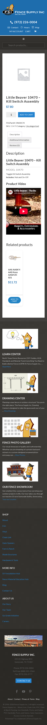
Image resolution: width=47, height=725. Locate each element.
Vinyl (4, 531)
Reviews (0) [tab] (15, 145)
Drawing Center (13, 398)
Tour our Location (9, 499)
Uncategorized (32, 126)
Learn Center (11, 354)
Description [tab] (15, 134)
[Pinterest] (30, 692)
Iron (4, 526)
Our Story (6, 604)
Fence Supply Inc (23, 10)
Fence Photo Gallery (16, 442)
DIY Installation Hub (11, 573)
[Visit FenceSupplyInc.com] (24, 646)
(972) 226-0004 (25, 22)
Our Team (6, 610)
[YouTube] (23, 692)
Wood (5, 520)
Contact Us (7, 590)
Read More (6, 367)
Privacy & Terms (28, 699)
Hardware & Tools (10, 560)
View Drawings (10, 411)
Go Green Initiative (10, 615)
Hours (27, 27)
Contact (14, 27)
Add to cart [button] (14, 300)
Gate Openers (8, 543)
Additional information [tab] (19, 140)
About (10, 699)
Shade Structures (9, 554)
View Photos (20, 455)
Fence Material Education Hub (15, 579)
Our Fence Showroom (17, 486)
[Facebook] (16, 692)
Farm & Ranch (8, 549)
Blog (4, 585)
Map (37, 27)
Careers (5, 621)
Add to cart (26, 114)
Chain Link (6, 537)
